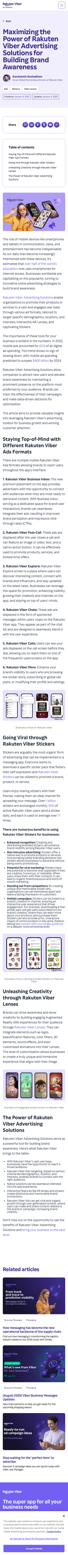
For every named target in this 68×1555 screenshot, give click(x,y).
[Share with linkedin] (31, 125)
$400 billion (41, 360)
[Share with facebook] (38, 125)
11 (59, 815)
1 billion (51, 801)
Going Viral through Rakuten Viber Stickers (32, 162)
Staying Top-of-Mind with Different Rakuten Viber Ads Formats (32, 156)
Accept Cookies (34, 1548)
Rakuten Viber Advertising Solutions (28, 297)
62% (42, 346)
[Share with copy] (56, 125)
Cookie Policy (54, 1531)
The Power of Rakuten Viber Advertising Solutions (30, 177)
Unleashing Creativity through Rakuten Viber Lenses (32, 169)
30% (51, 805)
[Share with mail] (50, 125)
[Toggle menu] (61, 5)
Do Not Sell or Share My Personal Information (34, 1538)
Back (8, 21)
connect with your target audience (42, 924)
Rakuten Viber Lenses (29, 1027)
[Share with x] (44, 125)
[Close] (64, 1516)
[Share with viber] (25, 125)
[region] (34, 1533)
